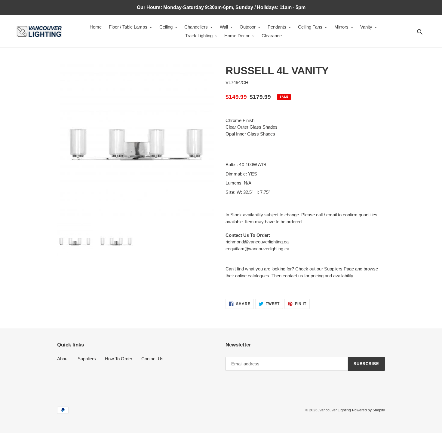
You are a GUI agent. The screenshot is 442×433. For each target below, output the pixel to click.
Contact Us (152, 358)
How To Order (118, 358)
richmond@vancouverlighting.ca (257, 241)
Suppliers (87, 358)
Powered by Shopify (368, 410)
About (63, 358)
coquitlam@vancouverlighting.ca (257, 248)
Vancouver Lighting (335, 410)
